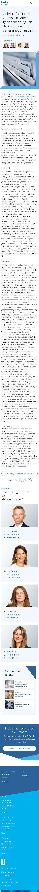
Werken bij (4, 781)
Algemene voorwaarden (8, 872)
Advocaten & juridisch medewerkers (8, 773)
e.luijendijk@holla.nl (13, 537)
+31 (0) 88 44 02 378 (13, 534)
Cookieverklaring (6, 879)
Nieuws (24, 772)
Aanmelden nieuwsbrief (18, 748)
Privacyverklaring (6, 875)
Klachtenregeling (6, 885)
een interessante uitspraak (26, 97)
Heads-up (25, 775)
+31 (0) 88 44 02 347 (13, 575)
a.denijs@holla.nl (12, 618)
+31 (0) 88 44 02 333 (13, 655)
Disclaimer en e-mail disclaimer (10, 882)
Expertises (4, 778)
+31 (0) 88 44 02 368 (13, 615)
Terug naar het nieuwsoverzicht (21, 474)
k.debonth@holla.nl (13, 578)
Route (3, 812)
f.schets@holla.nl (12, 658)
